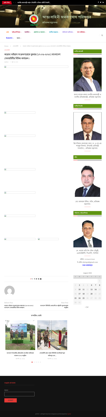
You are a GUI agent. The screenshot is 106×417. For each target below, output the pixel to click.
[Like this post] (32, 279)
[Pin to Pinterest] (38, 279)
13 (91, 289)
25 (83, 298)
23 (75, 298)
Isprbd (69, 414)
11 (83, 289)
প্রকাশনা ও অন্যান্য (39, 32)
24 (79, 298)
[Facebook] (98, 2)
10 (79, 289)
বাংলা (18, 38)
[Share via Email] (40, 279)
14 (95, 289)
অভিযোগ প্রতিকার (67, 32)
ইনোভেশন (9, 38)
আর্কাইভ (27, 32)
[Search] (102, 35)
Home (6, 46)
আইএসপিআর (16, 32)
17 (79, 294)
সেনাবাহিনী (15, 46)
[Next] (16, 2)
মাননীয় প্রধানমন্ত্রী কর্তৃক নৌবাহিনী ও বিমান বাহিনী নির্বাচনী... (34, 2)
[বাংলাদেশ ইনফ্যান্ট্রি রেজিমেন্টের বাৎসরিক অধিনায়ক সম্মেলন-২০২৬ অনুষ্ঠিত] (20, 335)
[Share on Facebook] (34, 279)
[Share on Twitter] (36, 279)
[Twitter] (100, 2)
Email (6, 390)
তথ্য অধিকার (81, 32)
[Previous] (14, 2)
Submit (10, 400)
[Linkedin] (103, 2)
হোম (7, 32)
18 (83, 294)
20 (91, 294)
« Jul (86, 307)
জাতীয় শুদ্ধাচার (53, 32)
